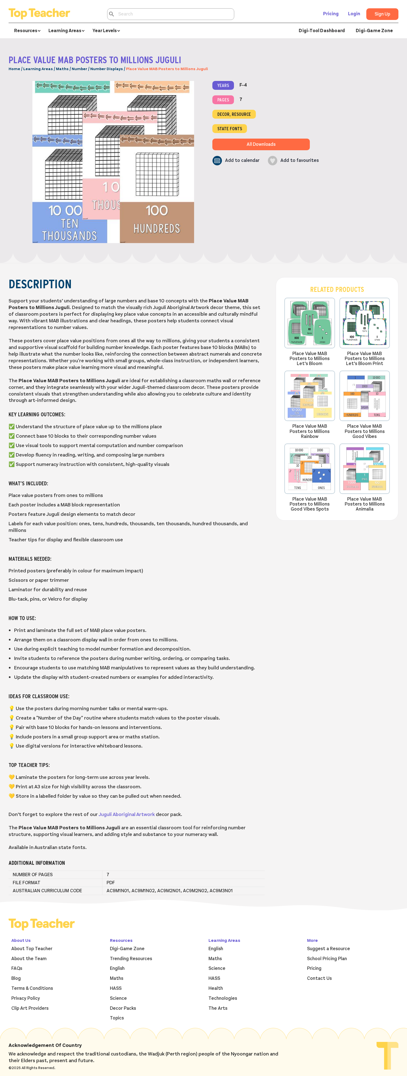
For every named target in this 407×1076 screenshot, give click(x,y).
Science (118, 998)
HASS (116, 988)
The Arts (217, 1008)
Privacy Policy (25, 998)
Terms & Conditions (32, 988)
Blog (16, 978)
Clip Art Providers (29, 1008)
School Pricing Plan (327, 959)
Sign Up (382, 14)
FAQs (16, 968)
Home (14, 69)
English (117, 968)
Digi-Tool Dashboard (322, 31)
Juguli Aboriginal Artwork (127, 814)
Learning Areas (38, 69)
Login (354, 14)
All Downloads (261, 144)
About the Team (29, 959)
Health (215, 988)
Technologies (222, 998)
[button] (235, 160)
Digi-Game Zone (374, 31)
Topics (117, 1018)
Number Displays (106, 69)
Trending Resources (131, 959)
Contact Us (319, 978)
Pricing (331, 14)
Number (79, 69)
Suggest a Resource (328, 949)
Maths (62, 69)
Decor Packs (123, 1008)
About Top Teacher (31, 949)
